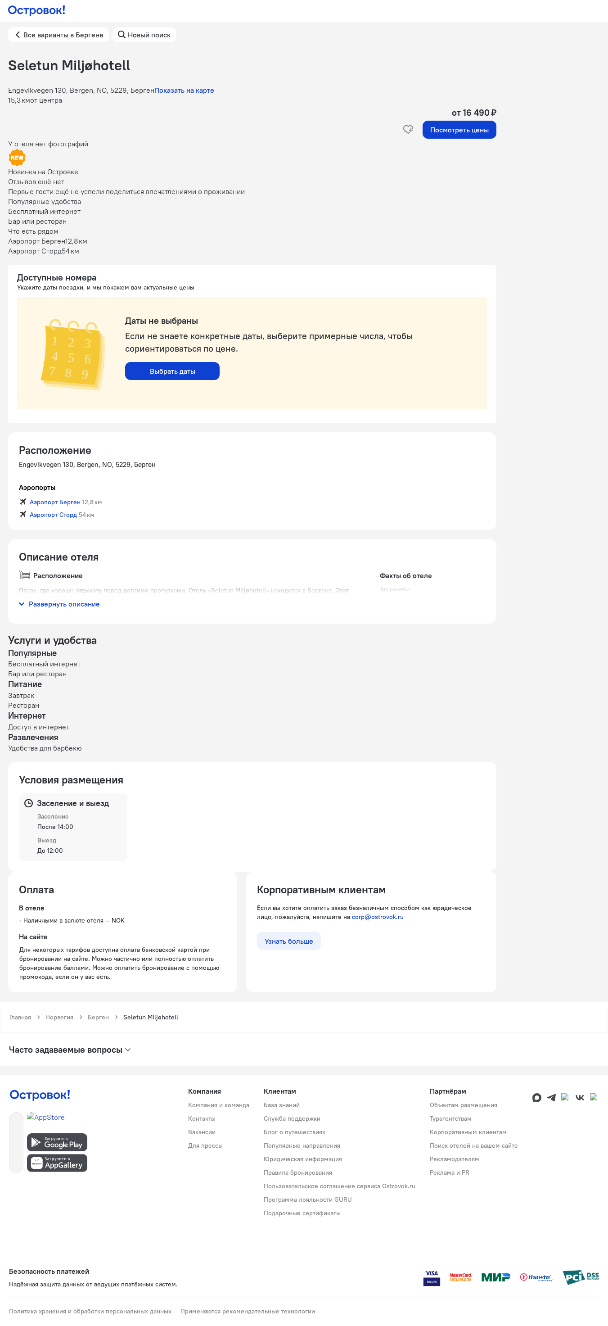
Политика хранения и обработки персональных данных (90, 1311)
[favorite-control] (408, 130)
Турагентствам (451, 1118)
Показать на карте (184, 90)
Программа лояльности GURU (308, 1199)
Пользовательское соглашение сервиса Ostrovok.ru (339, 1186)
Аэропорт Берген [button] (55, 502)
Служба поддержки (292, 1118)
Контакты (202, 1118)
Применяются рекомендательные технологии (247, 1311)
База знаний (282, 1105)
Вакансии (202, 1132)
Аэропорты (37, 487)
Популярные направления (302, 1145)
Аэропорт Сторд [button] (53, 515)
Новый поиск (149, 34)
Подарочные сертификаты (302, 1213)
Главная (20, 1017)
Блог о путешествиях (294, 1132)
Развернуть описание (64, 603)
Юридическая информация (303, 1159)
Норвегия (59, 1017)
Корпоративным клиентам (468, 1132)
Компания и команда (218, 1105)
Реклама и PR (449, 1172)
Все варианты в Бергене (63, 34)
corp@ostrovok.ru (378, 917)
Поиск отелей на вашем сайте (474, 1145)
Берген (98, 1017)
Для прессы (205, 1145)
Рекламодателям (454, 1159)
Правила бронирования (298, 1172)
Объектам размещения (463, 1105)
